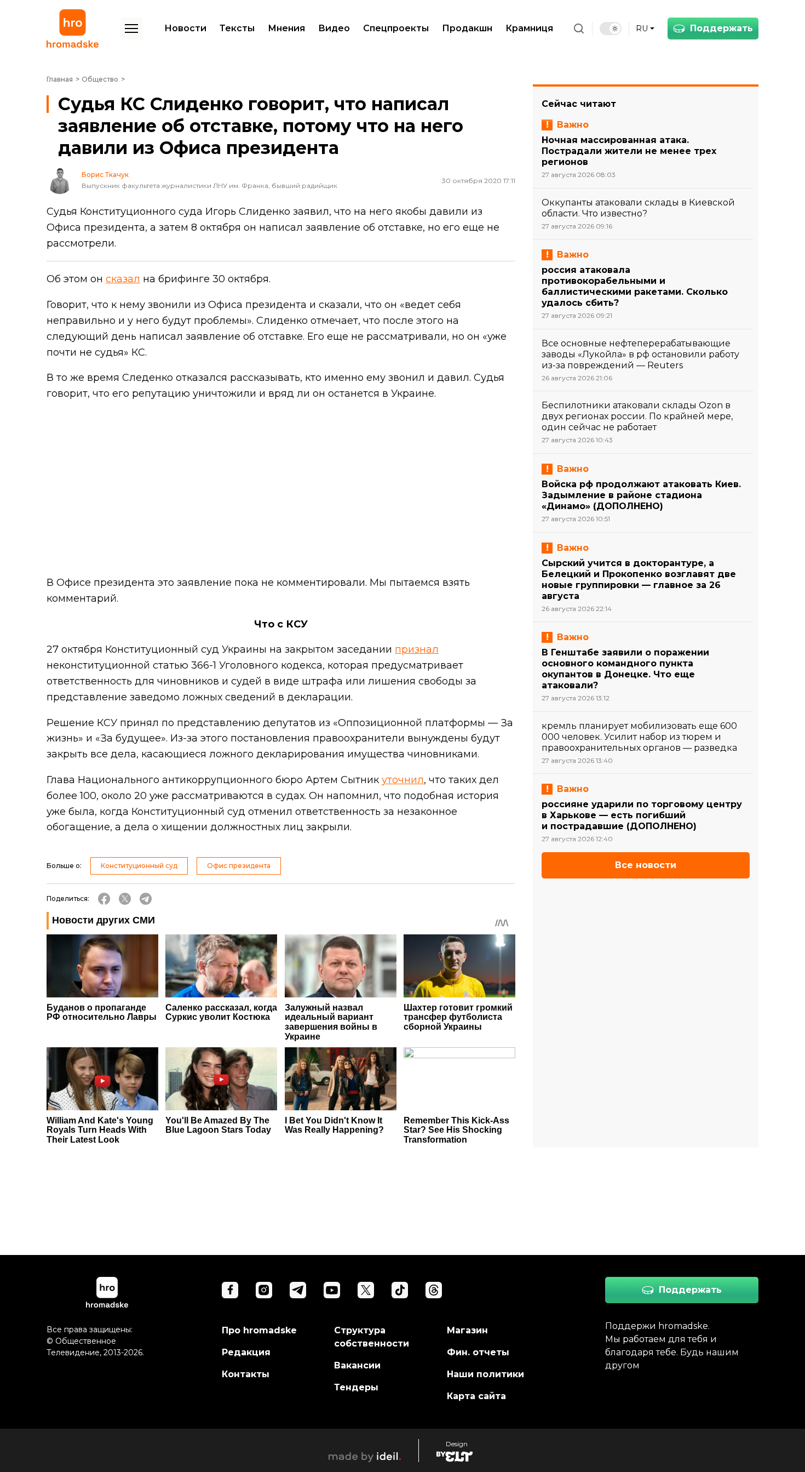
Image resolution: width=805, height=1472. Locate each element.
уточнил (403, 780)
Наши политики (485, 1374)
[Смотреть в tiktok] (400, 1290)
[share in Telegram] (146, 899)
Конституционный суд (139, 865)
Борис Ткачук (105, 175)
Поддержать (721, 28)
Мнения (286, 28)
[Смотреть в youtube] (332, 1290)
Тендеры (356, 1387)
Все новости (645, 865)
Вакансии (357, 1365)
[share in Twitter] (125, 899)
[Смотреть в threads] (434, 1290)
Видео (334, 28)
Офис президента (239, 865)
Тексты (237, 28)
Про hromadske (259, 1330)
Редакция (246, 1352)
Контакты (245, 1374)
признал (417, 649)
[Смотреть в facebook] (230, 1290)
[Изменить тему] (611, 28)
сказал (123, 279)
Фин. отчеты (478, 1352)
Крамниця (529, 28)
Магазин (467, 1330)
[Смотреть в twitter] (366, 1290)
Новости (185, 28)
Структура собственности (371, 1337)
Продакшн (467, 28)
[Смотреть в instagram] (264, 1290)
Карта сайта (476, 1396)
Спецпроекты (396, 28)
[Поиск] (579, 28)
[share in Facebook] (104, 899)
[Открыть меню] (131, 28)
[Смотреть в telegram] (298, 1290)
